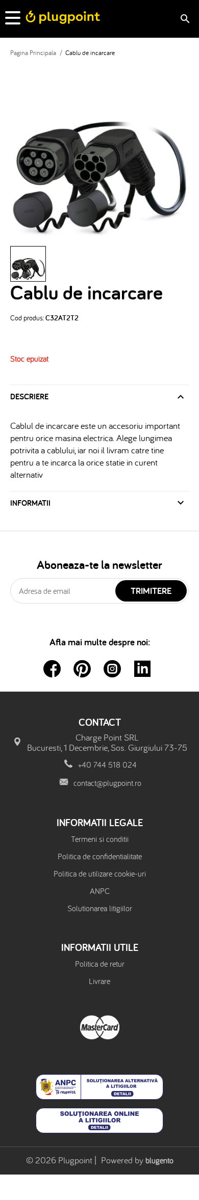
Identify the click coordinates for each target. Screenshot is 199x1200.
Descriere (29, 396)
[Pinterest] (82, 669)
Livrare (99, 981)
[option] (99, 151)
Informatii (30, 503)
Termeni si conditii (100, 839)
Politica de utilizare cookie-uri (100, 873)
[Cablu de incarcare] (28, 264)
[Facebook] (52, 669)
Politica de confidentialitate (100, 856)
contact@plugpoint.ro (107, 783)
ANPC (100, 891)
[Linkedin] (142, 669)
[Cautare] (185, 19)
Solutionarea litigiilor (99, 908)
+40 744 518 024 (107, 764)
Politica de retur (100, 964)
